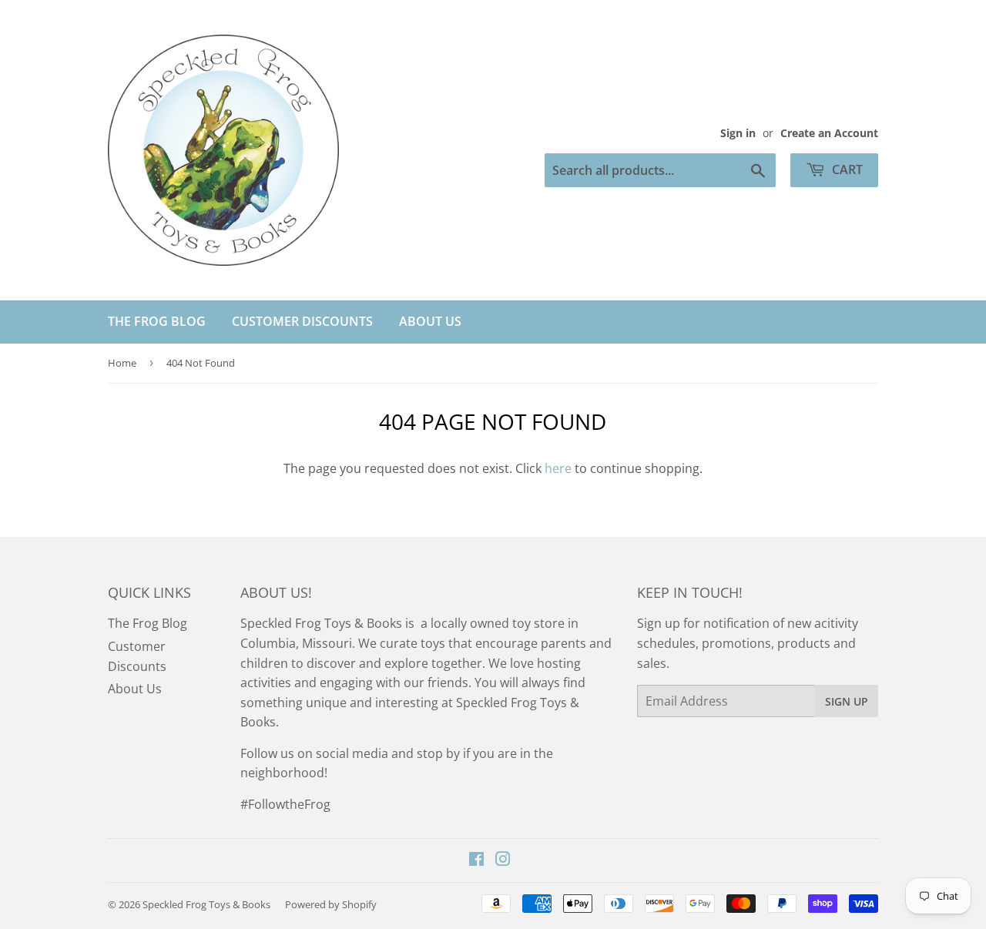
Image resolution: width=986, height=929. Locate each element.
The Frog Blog (157, 321)
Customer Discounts (302, 321)
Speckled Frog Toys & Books (206, 904)
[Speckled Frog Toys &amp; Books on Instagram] (503, 860)
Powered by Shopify (331, 904)
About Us (430, 321)
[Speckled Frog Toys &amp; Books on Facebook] (476, 860)
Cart (846, 169)
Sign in (738, 133)
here (558, 468)
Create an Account (829, 133)
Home (122, 363)
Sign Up (846, 701)
